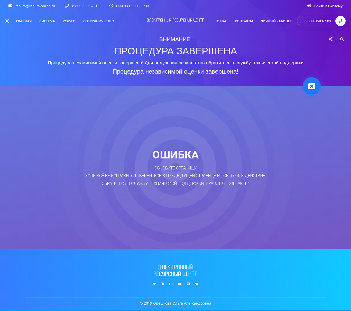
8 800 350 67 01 (317, 20)
